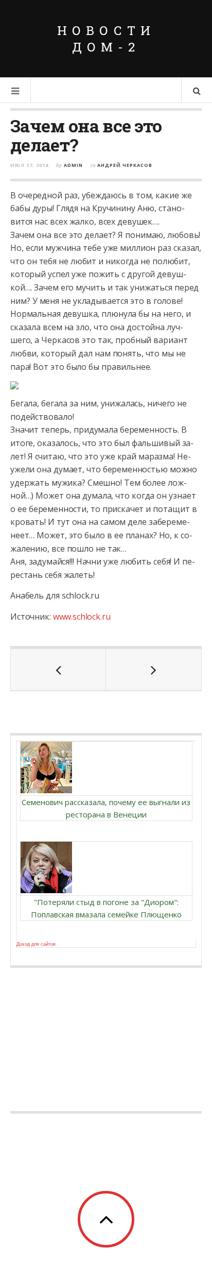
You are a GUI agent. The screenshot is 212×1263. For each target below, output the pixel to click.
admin (73, 165)
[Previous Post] (58, 669)
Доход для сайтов (36, 944)
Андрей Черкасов (124, 165)
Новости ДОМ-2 (106, 38)
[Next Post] (153, 669)
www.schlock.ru (82, 616)
